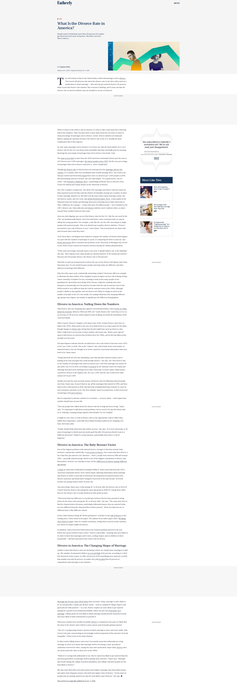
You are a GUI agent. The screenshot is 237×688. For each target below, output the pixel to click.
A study (60, 470)
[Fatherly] (64, 3)
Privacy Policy (169, 154)
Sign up (156, 158)
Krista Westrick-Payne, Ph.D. (99, 199)
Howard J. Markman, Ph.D (77, 182)
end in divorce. (76, 393)
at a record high (94, 553)
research (92, 367)
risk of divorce (115, 515)
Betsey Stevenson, (64, 242)
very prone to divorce (94, 452)
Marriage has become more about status (72, 602)
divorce (91, 208)
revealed (102, 559)
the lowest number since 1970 (96, 161)
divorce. (123, 78)
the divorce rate (70, 169)
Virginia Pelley (65, 67)
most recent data (67, 158)
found (84, 176)
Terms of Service (162, 154)
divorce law (76, 329)
